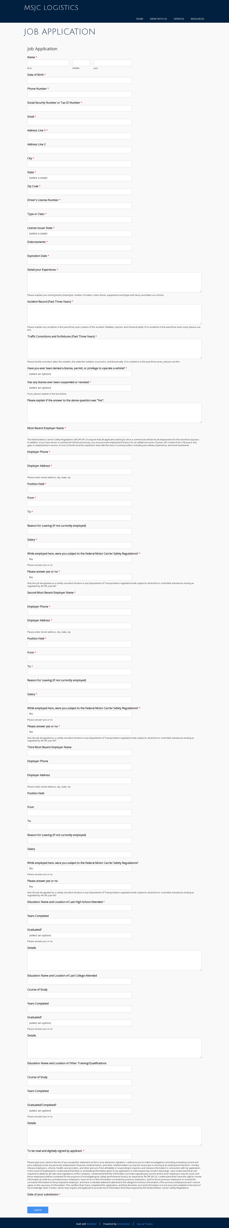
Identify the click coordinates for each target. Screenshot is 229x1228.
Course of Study (37, 989)
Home (139, 18)
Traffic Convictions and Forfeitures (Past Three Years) (62, 336)
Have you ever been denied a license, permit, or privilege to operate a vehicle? (77, 368)
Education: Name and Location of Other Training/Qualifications (66, 1063)
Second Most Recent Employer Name (51, 592)
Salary (32, 539)
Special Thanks (145, 1223)
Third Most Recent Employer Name (49, 747)
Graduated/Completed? (41, 1105)
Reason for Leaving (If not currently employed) (56, 525)
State (31, 172)
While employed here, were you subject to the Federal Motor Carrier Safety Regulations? (83, 553)
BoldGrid (91, 1223)
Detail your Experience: (42, 269)
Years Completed (38, 916)
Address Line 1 (37, 130)
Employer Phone (38, 452)
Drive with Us (158, 18)
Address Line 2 (36, 144)
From (31, 498)
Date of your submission (44, 1194)
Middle (76, 68)
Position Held (36, 484)
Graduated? (34, 929)
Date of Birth (36, 75)
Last (95, 68)
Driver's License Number (44, 200)
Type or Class (37, 214)
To (30, 512)
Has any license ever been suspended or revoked (59, 382)
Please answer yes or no (43, 571)
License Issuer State (41, 228)
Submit (38, 1210)
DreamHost (123, 1223)
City (30, 158)
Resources (197, 18)
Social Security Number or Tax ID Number (54, 102)
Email (31, 116)
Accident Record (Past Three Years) (50, 301)
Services (179, 18)
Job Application (60, 31)
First (29, 68)
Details (31, 948)
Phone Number (38, 88)
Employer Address (39, 466)
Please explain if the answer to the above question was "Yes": (65, 400)
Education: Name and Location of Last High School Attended (66, 902)
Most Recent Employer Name (46, 428)
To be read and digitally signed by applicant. (55, 1151)
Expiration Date (38, 256)
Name (32, 57)
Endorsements (37, 242)
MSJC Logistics (51, 7)
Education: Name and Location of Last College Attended (62, 975)
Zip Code (34, 186)
